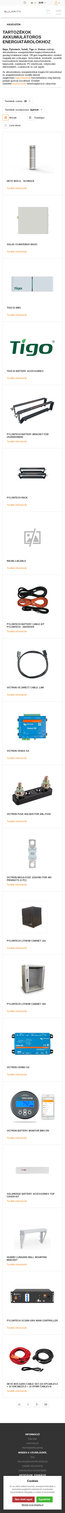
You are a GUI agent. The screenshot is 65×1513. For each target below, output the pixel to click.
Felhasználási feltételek (33, 1461)
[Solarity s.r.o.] (14, 11)
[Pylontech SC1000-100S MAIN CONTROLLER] (32, 1297)
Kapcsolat (32, 1443)
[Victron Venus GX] (32, 727)
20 (25, 101)
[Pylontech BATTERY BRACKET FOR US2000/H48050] (32, 410)
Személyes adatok (32, 1466)
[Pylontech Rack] (32, 474)
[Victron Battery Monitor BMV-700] (32, 1107)
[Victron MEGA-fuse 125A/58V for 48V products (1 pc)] (32, 853)
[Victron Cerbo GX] (32, 1043)
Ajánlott (34, 110)
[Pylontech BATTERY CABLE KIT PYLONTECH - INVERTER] (32, 600)
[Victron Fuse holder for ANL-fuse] (32, 790)
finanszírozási (19, 83)
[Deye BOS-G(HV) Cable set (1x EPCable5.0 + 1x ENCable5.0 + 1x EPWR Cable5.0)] (32, 1360)
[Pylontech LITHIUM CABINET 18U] (32, 980)
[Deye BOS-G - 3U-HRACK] (32, 157)
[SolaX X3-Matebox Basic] (32, 220)
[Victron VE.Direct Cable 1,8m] (32, 664)
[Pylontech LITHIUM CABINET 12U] (32, 917)
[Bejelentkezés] (56, 3)
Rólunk (32, 1439)
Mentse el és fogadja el (33, 1505)
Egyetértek (44, 1499)
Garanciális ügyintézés (32, 1470)
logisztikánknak (23, 78)
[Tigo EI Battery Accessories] (32, 347)
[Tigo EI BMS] (32, 284)
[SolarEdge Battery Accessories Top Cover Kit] (32, 1170)
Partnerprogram (32, 1448)
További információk (17, 188)
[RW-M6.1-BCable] (32, 537)
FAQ (32, 1457)
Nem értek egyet (23, 1499)
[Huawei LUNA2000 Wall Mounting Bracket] (32, 1233)
